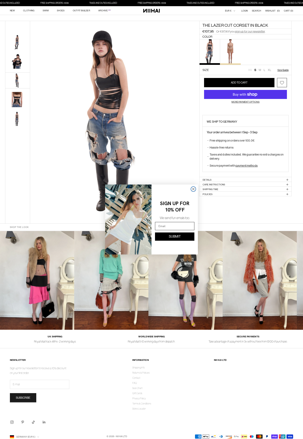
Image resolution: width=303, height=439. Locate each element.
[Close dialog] (193, 189)
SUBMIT (175, 236)
